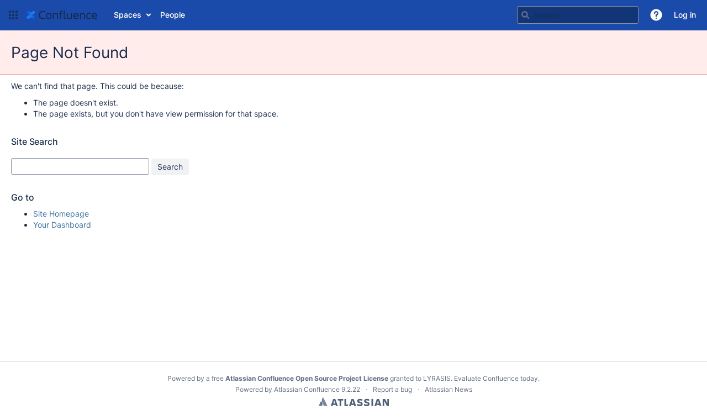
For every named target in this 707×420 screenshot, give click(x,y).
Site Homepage (61, 213)
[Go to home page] (62, 15)
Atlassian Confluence (307, 389)
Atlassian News (448, 389)
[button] (13, 15)
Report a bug (392, 389)
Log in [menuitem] (685, 14)
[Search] (525, 15)
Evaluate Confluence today (496, 378)
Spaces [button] (127, 14)
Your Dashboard (62, 224)
